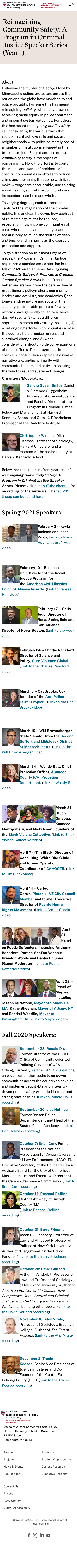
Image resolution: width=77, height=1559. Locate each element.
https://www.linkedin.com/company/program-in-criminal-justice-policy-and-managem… (42, 1535)
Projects (9, 1459)
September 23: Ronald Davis (44, 1048)
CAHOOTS (55, 868)
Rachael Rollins (53, 1194)
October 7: (29, 1143)
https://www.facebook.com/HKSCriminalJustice (29, 1535)
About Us (48, 1452)
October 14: (30, 1194)
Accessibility (12, 1500)
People (8, 1452)
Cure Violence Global (50, 661)
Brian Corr (47, 1143)
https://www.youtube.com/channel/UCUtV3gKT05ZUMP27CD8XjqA (49, 1535)
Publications (12, 1474)
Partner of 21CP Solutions (52, 1070)
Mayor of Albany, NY (55, 1008)
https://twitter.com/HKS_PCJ (35, 1535)
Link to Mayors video (49, 1019)
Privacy (8, 1493)
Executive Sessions (54, 1474)
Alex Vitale (53, 1319)
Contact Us (11, 1486)
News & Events (13, 1466)
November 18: (32, 1319)
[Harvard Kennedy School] (24, 5)
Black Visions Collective (29, 834)
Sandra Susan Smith (44, 385)
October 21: (30, 1229)
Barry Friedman (53, 1229)
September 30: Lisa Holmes (44, 1109)
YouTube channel (55, 486)
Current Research (53, 1466)
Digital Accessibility (17, 1508)
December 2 (30, 1358)
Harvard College (40, 1523)
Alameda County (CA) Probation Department (43, 777)
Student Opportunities (56, 1459)
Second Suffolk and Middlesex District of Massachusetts (47, 741)
